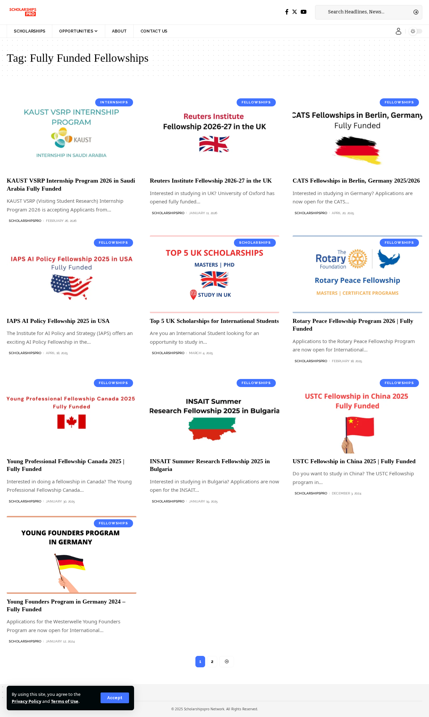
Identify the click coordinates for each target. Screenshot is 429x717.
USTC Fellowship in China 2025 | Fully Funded (354, 461)
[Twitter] (294, 11)
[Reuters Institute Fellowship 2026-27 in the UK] (215, 134)
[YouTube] (303, 11)
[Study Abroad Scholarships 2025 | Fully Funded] (22, 12)
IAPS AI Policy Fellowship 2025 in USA (58, 321)
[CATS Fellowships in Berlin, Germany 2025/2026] (357, 134)
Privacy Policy (26, 701)
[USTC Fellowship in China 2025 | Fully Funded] (357, 414)
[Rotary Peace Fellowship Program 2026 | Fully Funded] (357, 274)
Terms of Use (64, 701)
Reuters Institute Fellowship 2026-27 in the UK (211, 180)
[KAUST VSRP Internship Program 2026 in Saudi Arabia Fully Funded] (71, 134)
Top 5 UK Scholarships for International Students (214, 321)
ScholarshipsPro (25, 221)
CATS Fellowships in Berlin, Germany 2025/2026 (356, 180)
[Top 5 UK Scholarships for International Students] (215, 274)
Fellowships (256, 102)
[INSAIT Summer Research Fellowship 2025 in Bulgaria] (215, 414)
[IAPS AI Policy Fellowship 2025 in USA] (71, 274)
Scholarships (255, 242)
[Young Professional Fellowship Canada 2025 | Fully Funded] (71, 414)
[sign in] (398, 31)
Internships (114, 102)
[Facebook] (287, 11)
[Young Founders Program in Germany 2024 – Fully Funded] (71, 555)
